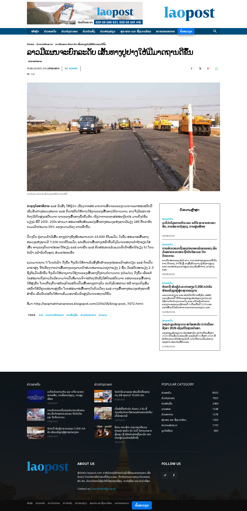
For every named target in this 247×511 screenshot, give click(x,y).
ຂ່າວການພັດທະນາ (44, 44)
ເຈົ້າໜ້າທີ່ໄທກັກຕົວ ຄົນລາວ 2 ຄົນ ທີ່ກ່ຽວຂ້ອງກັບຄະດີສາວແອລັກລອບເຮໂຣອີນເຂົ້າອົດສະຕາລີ (133, 412)
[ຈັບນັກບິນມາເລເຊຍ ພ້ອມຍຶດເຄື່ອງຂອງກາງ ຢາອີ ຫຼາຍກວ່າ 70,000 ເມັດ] (103, 396)
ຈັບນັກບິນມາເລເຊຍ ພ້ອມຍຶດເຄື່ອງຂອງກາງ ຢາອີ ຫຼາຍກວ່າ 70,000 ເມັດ (132, 393)
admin (73, 68)
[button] (215, 31)
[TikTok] (165, 475)
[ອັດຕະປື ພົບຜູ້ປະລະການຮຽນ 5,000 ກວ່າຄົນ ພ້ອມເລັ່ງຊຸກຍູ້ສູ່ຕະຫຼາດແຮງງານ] (35, 433)
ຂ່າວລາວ (103, 314)
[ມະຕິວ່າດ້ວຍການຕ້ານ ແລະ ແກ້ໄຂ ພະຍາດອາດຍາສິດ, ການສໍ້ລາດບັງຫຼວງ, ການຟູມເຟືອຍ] (35, 396)
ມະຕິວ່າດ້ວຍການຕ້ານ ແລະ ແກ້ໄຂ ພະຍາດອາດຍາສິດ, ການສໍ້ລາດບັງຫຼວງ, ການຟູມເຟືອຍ (188, 225)
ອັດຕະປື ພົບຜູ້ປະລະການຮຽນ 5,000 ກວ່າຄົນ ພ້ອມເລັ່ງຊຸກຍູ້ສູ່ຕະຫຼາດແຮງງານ (187, 288)
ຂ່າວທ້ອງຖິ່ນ (72, 314)
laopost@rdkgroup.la (103, 488)
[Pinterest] (208, 68)
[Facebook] (191, 68)
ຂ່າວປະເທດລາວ (88, 314)
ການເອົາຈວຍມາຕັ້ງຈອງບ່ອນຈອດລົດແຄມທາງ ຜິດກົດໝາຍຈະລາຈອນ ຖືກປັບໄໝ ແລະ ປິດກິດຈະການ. (189, 252)
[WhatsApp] (216, 68)
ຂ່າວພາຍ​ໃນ (167, 219)
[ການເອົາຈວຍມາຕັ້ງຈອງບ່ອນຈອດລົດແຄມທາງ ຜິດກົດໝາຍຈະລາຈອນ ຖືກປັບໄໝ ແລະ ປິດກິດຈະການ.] (35, 414)
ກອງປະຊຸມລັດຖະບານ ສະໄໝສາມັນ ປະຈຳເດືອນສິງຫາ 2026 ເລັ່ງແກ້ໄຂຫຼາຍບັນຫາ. (188, 326)
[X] (199, 68)
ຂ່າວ (41, 314)
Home (30, 44)
